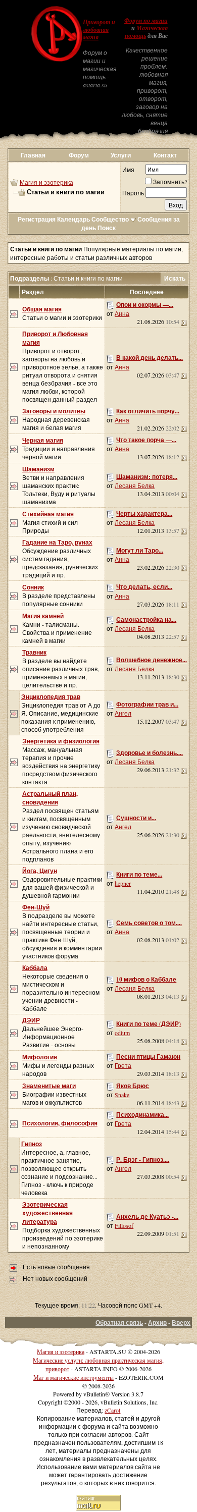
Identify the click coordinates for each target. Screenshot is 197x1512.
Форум (79, 155)
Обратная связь (119, 1322)
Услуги (121, 155)
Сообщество (110, 219)
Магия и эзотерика (46, 182)
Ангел (123, 713)
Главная (33, 155)
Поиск (106, 228)
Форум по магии (146, 20)
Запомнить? (170, 182)
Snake (122, 1095)
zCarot (112, 1410)
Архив (157, 1322)
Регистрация (37, 219)
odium (122, 1033)
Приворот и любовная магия (99, 30)
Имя (128, 170)
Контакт (165, 155)
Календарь (73, 219)
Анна (122, 313)
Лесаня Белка (135, 485)
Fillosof (124, 1225)
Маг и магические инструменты (73, 1377)
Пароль (133, 193)
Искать (174, 278)
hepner (123, 883)
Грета (123, 1065)
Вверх (181, 1322)
